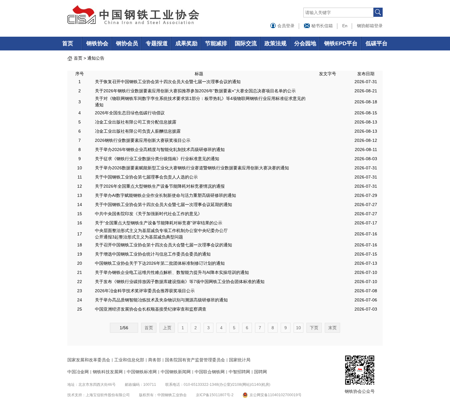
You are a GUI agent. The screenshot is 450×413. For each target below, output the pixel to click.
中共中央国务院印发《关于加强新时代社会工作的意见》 (148, 213)
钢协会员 (127, 43)
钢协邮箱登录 (370, 25)
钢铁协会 (97, 43)
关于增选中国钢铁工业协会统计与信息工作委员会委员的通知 (153, 254)
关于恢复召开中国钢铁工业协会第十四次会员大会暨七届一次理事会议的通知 (168, 81)
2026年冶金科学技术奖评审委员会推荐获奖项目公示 (145, 290)
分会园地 (305, 43)
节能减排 (216, 43)
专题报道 (157, 43)
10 (298, 327)
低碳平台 (377, 43)
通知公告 (95, 58)
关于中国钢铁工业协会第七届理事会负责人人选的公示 (146, 177)
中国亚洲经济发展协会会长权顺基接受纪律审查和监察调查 (150, 309)
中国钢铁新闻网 (176, 371)
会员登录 (285, 25)
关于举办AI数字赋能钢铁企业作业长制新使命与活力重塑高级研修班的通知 (165, 195)
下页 (314, 327)
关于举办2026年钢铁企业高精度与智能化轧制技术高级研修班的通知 (160, 149)
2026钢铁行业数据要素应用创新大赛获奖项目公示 (142, 140)
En (344, 25)
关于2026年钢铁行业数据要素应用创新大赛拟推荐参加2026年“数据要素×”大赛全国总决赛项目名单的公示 (195, 90)
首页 (67, 43)
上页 (167, 327)
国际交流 (246, 43)
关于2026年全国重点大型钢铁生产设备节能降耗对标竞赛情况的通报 (160, 186)
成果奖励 (186, 43)
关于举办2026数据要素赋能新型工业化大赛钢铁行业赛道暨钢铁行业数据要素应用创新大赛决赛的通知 (192, 167)
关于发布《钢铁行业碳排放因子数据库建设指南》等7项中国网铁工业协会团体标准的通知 (179, 281)
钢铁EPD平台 (341, 43)
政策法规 (275, 43)
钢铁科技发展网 (108, 371)
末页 (332, 327)
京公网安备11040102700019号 (275, 395)
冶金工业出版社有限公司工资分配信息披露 (135, 122)
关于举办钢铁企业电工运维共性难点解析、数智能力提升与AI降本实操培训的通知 (172, 272)
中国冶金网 (78, 371)
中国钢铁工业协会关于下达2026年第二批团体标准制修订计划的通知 (160, 263)
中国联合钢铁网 (210, 371)
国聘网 (260, 371)
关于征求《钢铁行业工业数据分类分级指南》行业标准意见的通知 (157, 158)
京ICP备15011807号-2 (215, 395)
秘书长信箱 (321, 25)
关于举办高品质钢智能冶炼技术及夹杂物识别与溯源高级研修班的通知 (161, 299)
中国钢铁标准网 (142, 371)
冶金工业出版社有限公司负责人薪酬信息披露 (138, 131)
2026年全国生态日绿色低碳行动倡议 (130, 112)
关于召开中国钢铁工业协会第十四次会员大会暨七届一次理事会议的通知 (163, 244)
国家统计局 (239, 359)
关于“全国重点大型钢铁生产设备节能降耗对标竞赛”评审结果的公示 (158, 222)
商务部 (154, 359)
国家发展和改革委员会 (88, 359)
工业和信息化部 (129, 359)
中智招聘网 (239, 371)
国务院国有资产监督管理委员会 (195, 359)
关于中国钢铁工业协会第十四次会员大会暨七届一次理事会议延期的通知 (163, 204)
